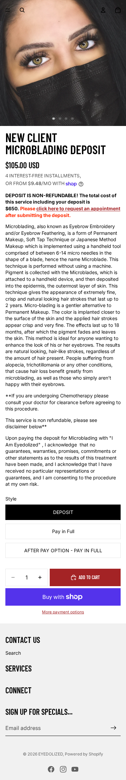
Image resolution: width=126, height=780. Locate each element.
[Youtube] (75, 769)
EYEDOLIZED (50, 753)
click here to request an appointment (78, 208)
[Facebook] (51, 769)
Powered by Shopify (84, 753)
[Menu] (7, 10)
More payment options (63, 612)
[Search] (22, 10)
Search (13, 653)
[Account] (103, 10)
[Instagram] (63, 769)
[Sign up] (114, 728)
